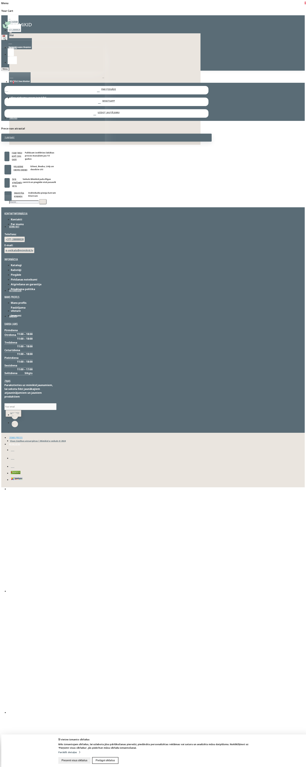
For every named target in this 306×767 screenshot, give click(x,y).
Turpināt (9, 137)
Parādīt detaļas (67, 752)
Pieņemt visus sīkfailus (74, 760)
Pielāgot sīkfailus (105, 760)
